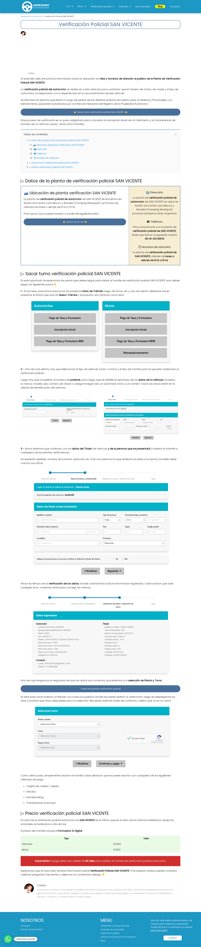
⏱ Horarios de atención (46, 158)
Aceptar (172, 937)
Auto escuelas (142, 6)
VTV (68, 6)
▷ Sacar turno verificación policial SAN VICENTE (54, 162)
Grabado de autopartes (112, 929)
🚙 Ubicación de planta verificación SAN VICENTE (59, 145)
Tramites (123, 6)
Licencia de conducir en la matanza (118, 937)
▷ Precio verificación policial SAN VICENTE (51, 167)
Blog (160, 6)
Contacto (175, 6)
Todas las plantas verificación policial (100, 688)
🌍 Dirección (40, 149)
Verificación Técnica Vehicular (115, 925)
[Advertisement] (104, 51)
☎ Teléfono (40, 153)
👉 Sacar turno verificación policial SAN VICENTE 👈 (100, 112)
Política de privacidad (31, 929)
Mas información (159, 930)
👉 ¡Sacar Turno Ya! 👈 (75, 221)
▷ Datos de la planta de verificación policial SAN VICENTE (59, 140)
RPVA (80, 6)
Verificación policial (101, 6)
